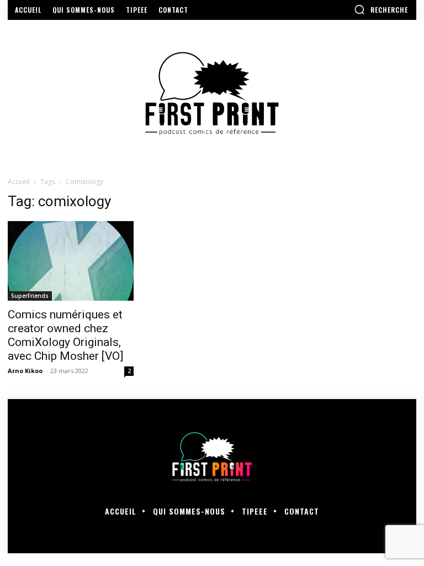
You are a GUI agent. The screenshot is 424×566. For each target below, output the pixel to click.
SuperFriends (30, 296)
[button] (381, 9)
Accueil (19, 181)
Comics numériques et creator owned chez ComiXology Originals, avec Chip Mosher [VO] (65, 335)
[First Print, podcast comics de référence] (212, 93)
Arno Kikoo (25, 370)
